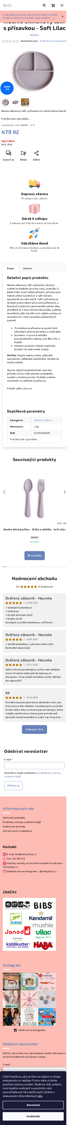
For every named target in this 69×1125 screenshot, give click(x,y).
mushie (34, 35)
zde (40, 1096)
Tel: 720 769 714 (15, 859)
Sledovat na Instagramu (32, 1030)
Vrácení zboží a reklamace (17, 831)
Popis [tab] (10, 268)
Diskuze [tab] (27, 268)
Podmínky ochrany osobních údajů (22, 822)
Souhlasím (33, 1116)
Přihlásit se (13, 786)
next (65, 492)
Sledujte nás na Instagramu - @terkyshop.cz (31, 871)
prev (4, 492)
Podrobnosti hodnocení (53, 41)
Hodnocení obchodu (34, 578)
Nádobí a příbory (43, 420)
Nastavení (33, 1105)
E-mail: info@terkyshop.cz (21, 854)
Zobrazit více (34, 729)
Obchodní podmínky (14, 818)
